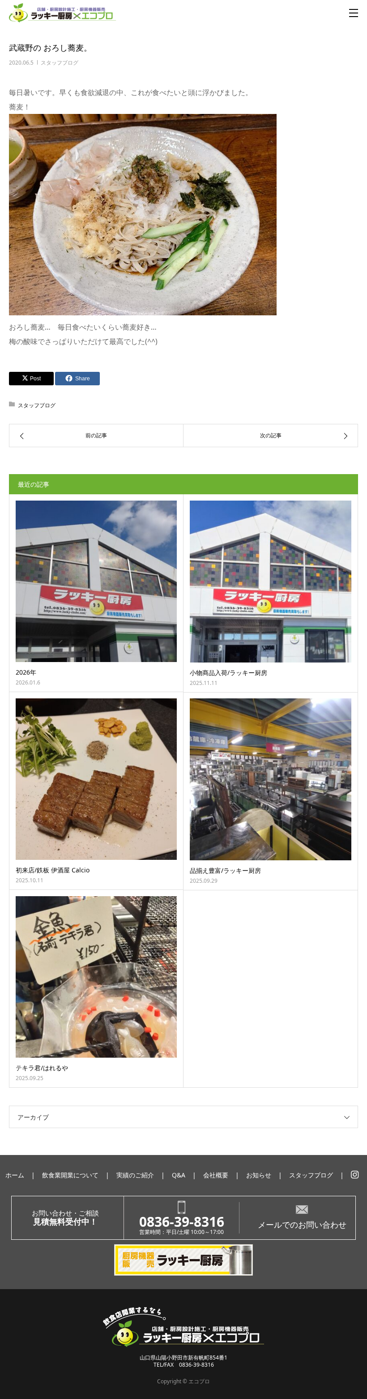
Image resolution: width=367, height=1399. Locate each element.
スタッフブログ (59, 62)
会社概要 (215, 1175)
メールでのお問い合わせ (302, 1224)
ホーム (14, 1175)
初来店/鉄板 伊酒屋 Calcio (53, 870)
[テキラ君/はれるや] (96, 977)
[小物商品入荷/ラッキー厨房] (270, 581)
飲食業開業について (70, 1175)
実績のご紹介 (135, 1175)
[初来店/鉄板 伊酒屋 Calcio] (96, 779)
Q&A (178, 1175)
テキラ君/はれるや (42, 1067)
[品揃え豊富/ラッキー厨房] (270, 779)
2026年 (26, 672)
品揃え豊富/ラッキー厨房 (225, 870)
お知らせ (258, 1175)
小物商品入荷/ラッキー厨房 (228, 672)
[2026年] (96, 581)
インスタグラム (355, 1175)
